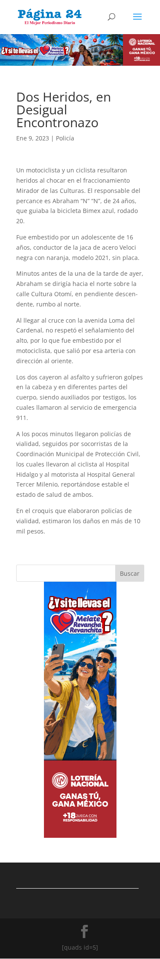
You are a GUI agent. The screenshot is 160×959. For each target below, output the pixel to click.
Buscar (130, 573)
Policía (65, 138)
